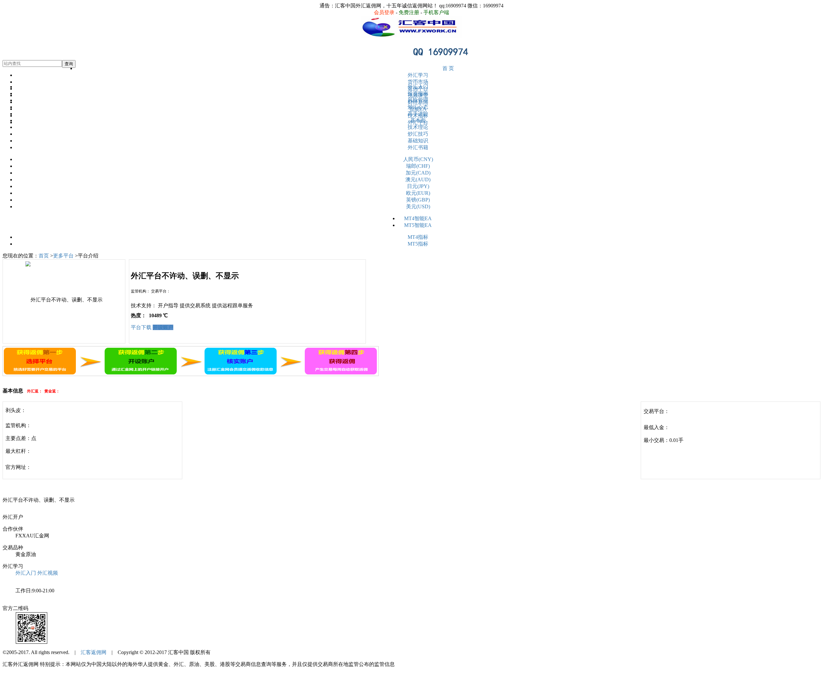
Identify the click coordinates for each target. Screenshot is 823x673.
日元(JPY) (418, 186)
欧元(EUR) (418, 193)
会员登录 (384, 12)
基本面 (418, 120)
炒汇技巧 (418, 134)
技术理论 (418, 127)
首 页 (448, 68)
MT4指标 (418, 237)
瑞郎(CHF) (418, 166)
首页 (44, 255)
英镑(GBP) (418, 199)
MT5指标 (418, 244)
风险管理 (418, 100)
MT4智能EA (418, 218)
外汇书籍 (418, 147)
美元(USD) (418, 206)
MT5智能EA (418, 225)
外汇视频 (47, 573)
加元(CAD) (418, 172)
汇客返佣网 (93, 652)
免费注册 (409, 12)
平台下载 (141, 327)
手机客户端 (436, 12)
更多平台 (63, 255)
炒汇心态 (418, 107)
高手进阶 (418, 113)
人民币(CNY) (418, 159)
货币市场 (418, 82)
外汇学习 (418, 75)
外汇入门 (418, 86)
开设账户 (163, 327)
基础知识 (418, 140)
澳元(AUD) (417, 179)
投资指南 (418, 93)
